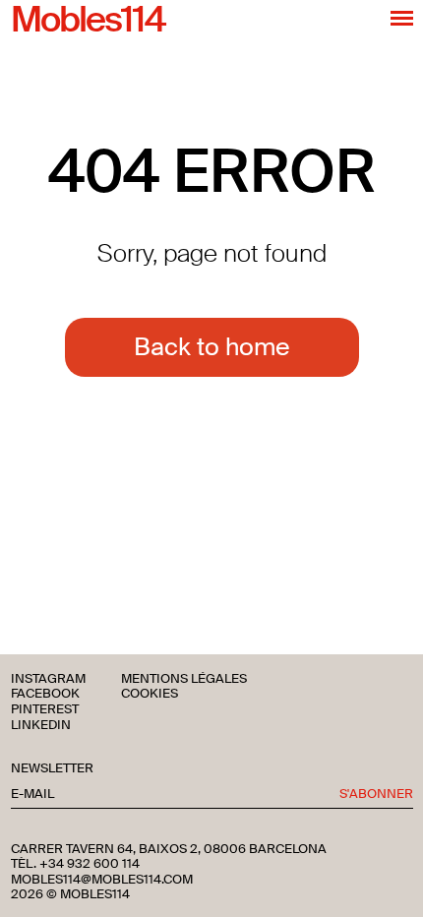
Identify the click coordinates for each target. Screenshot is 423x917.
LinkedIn (41, 725)
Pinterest (45, 710)
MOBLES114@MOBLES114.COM (102, 879)
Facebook (45, 694)
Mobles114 (87, 20)
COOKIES (149, 694)
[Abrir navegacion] (402, 18)
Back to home (212, 347)
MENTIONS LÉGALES (184, 679)
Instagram (48, 679)
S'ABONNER (376, 794)
